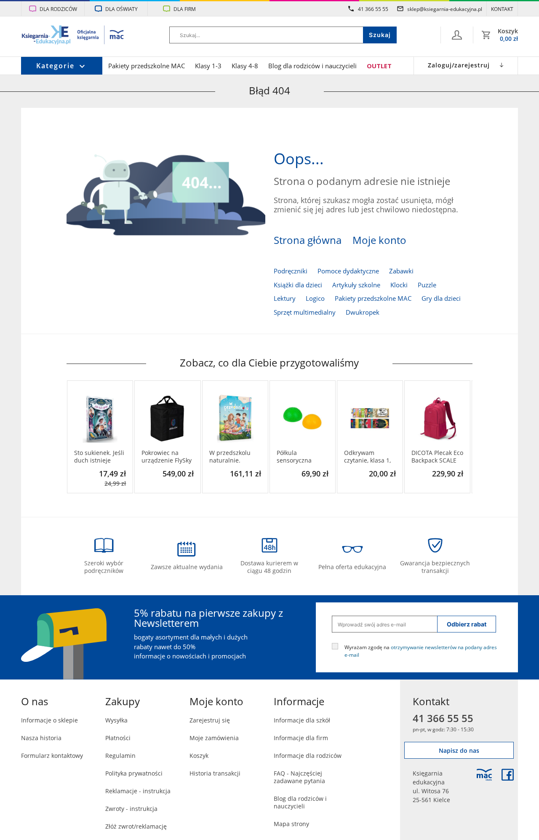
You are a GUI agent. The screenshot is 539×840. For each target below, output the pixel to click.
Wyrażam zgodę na (420, 651)
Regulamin (120, 756)
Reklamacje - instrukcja (138, 791)
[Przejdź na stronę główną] (73, 35)
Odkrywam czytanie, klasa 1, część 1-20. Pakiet (368, 456)
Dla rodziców (58, 8)
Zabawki (401, 271)
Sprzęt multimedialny (305, 312)
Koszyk (198, 756)
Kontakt (502, 8)
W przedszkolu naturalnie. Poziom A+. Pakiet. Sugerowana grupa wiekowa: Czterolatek (234, 456)
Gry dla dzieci (441, 298)
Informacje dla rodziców (308, 756)
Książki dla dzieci (298, 285)
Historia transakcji (214, 773)
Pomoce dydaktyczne (348, 271)
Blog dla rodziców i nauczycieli (312, 66)
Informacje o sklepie (49, 720)
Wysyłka (116, 720)
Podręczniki (290, 271)
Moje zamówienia (214, 738)
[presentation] (73, 437)
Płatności (118, 738)
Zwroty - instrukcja (131, 809)
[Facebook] (508, 775)
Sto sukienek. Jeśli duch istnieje (99, 456)
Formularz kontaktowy (52, 756)
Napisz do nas (459, 750)
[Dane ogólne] (457, 35)
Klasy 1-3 (208, 66)
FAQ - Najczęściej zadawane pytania (299, 777)
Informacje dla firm (301, 738)
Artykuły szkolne (356, 285)
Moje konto (379, 240)
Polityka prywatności (134, 773)
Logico (315, 298)
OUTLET (379, 66)
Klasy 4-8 (245, 66)
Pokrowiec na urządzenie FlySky (166, 456)
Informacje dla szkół (302, 720)
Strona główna (308, 240)
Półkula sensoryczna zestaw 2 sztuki (298, 456)
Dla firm (184, 8)
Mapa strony (291, 824)
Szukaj (380, 34)
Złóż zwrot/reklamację (136, 826)
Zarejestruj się (209, 720)
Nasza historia (41, 738)
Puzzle (427, 285)
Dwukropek (362, 312)
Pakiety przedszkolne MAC (146, 66)
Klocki (399, 285)
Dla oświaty (121, 8)
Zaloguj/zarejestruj (459, 65)
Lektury (285, 298)
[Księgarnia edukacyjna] (484, 775)
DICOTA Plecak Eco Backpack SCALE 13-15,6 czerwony (437, 456)
